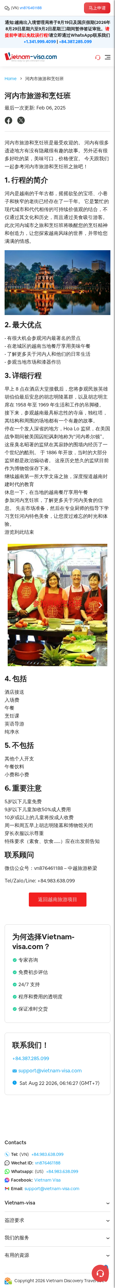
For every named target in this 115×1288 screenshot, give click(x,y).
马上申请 (97, 8)
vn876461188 (31, 8)
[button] (44, 662)
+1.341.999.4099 (40, 41)
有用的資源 (17, 1255)
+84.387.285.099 (75, 41)
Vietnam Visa (47, 1180)
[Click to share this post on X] (21, 122)
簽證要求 (14, 1220)
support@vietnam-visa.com (50, 1070)
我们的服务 (17, 1237)
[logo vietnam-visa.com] (31, 57)
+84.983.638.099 (47, 1154)
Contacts (15, 1142)
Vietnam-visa (20, 1203)
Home (11, 78)
